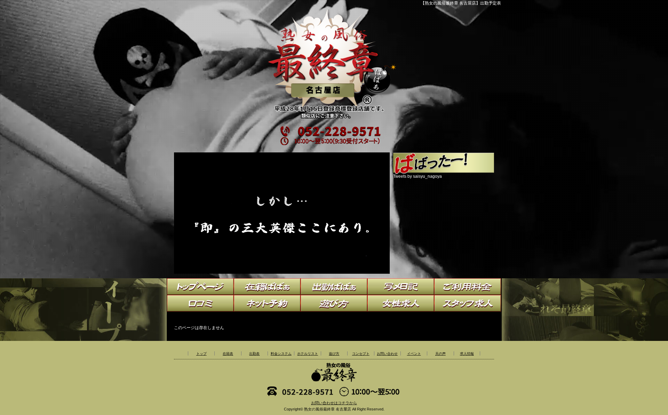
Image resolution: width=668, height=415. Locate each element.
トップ (201, 354)
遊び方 (334, 354)
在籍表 (228, 354)
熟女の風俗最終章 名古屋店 (327, 409)
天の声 (440, 354)
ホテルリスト (307, 354)
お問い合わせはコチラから (334, 403)
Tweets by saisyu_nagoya (417, 176)
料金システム (281, 354)
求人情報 (467, 354)
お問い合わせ (387, 354)
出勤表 (254, 354)
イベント (414, 354)
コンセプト (360, 354)
